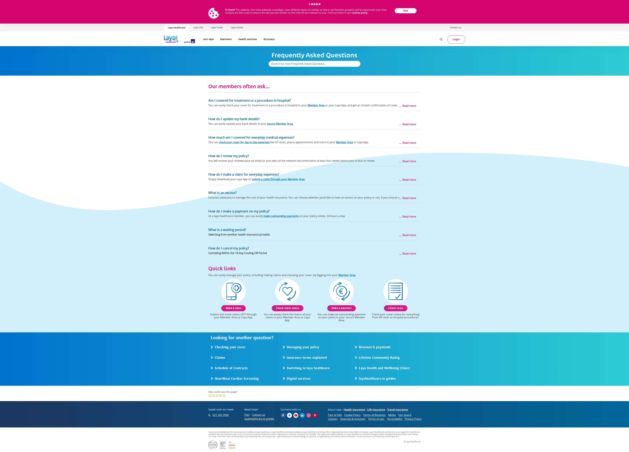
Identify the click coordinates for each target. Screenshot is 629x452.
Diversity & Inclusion (352, 419)
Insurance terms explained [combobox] (307, 358)
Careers (333, 419)
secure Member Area (280, 124)
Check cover (395, 308)
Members (226, 39)
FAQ (246, 415)
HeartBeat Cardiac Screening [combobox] (237, 378)
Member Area (315, 105)
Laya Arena (237, 27)
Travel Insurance (397, 409)
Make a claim (233, 308)
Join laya (208, 39)
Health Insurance (354, 409)
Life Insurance (376, 409)
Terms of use (376, 419)
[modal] (217, 395)
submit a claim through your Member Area (278, 179)
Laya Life (198, 27)
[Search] (441, 39)
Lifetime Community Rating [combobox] (379, 358)
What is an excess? (222, 192)
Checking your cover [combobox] (230, 347)
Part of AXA (335, 415)
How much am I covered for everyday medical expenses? (251, 137)
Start (405, 10)
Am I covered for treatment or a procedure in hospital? (249, 100)
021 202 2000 (221, 415)
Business (269, 39)
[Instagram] (308, 415)
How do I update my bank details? (234, 119)
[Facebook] (283, 415)
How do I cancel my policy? (228, 248)
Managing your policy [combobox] (303, 347)
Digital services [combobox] (299, 378)
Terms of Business (374, 415)
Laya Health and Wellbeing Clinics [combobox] (384, 368)
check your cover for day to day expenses (244, 142)
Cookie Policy (352, 415)
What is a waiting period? (227, 229)
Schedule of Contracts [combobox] (231, 368)
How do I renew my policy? (228, 156)
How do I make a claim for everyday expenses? (243, 174)
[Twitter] (289, 415)
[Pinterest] (315, 415)
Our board (404, 415)
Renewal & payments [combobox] (375, 347)
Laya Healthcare (176, 27)
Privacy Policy (413, 419)
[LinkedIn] (302, 415)
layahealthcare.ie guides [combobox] (377, 378)
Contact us (455, 27)
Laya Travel (217, 27)
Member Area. (347, 275)
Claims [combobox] (220, 358)
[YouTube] (295, 415)
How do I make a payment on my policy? (239, 211)
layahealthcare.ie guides (259, 419)
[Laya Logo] (180, 39)
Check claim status (287, 308)
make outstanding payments (281, 216)
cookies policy (360, 12)
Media (392, 415)
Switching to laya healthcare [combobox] (308, 368)
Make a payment (342, 308)
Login (456, 39)
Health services (247, 39)
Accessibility (394, 419)
